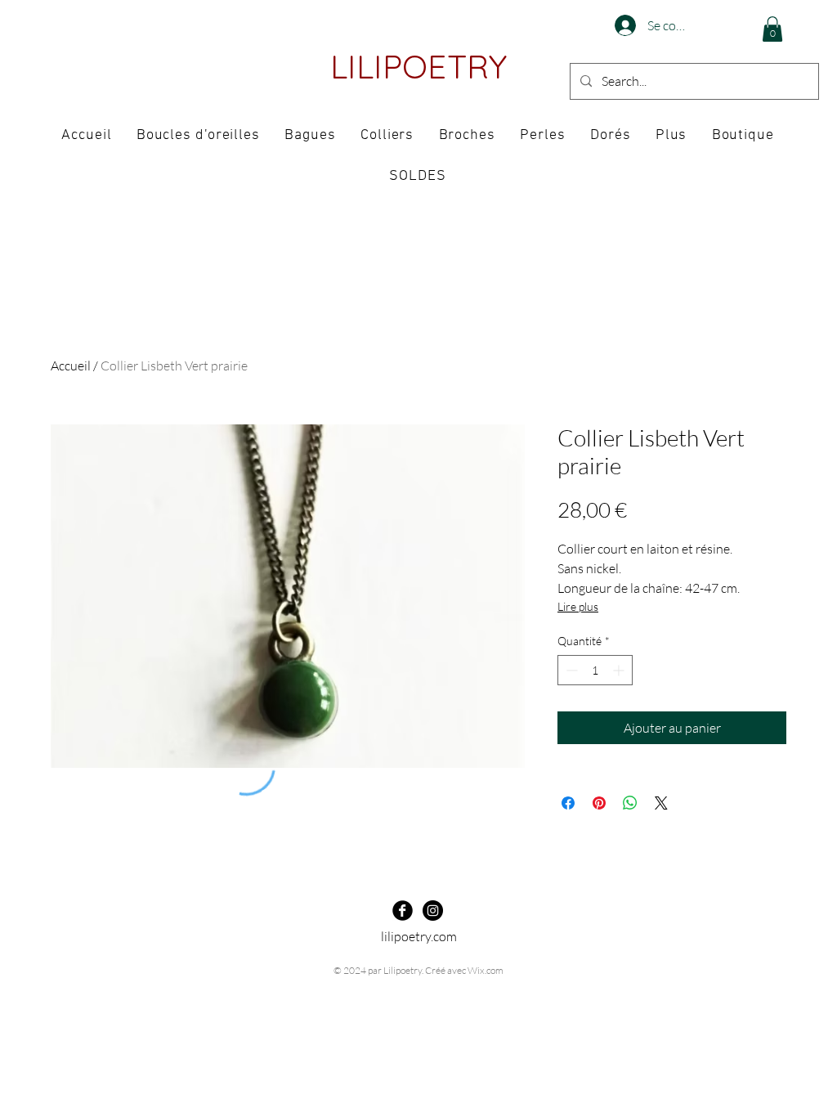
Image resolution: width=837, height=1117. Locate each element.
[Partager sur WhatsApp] (630, 803)
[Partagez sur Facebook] (568, 803)
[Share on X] (661, 803)
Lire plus (577, 606)
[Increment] (620, 670)
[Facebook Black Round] (402, 910)
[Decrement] (570, 670)
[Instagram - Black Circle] (433, 910)
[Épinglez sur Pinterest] (599, 803)
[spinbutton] (595, 670)
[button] (772, 29)
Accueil (71, 365)
